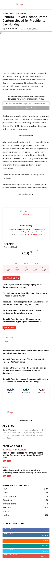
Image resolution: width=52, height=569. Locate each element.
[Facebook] (13, 201)
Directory (9, 337)
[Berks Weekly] (4, 29)
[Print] (42, 201)
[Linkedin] (30, 201)
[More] (48, 201)
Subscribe (42, 387)
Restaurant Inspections (15, 450)
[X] (18, 201)
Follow (26, 387)
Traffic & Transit (19, 13)
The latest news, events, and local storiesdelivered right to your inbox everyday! (26, 98)
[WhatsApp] (24, 201)
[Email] (36, 201)
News (5, 13)
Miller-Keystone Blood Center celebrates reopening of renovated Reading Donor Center (25, 471)
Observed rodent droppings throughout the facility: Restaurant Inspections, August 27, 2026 (23, 455)
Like (10, 387)
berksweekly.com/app (35, 234)
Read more (7, 461)
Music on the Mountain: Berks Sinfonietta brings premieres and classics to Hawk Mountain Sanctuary (24, 370)
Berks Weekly (13, 29)
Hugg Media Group (21, 567)
